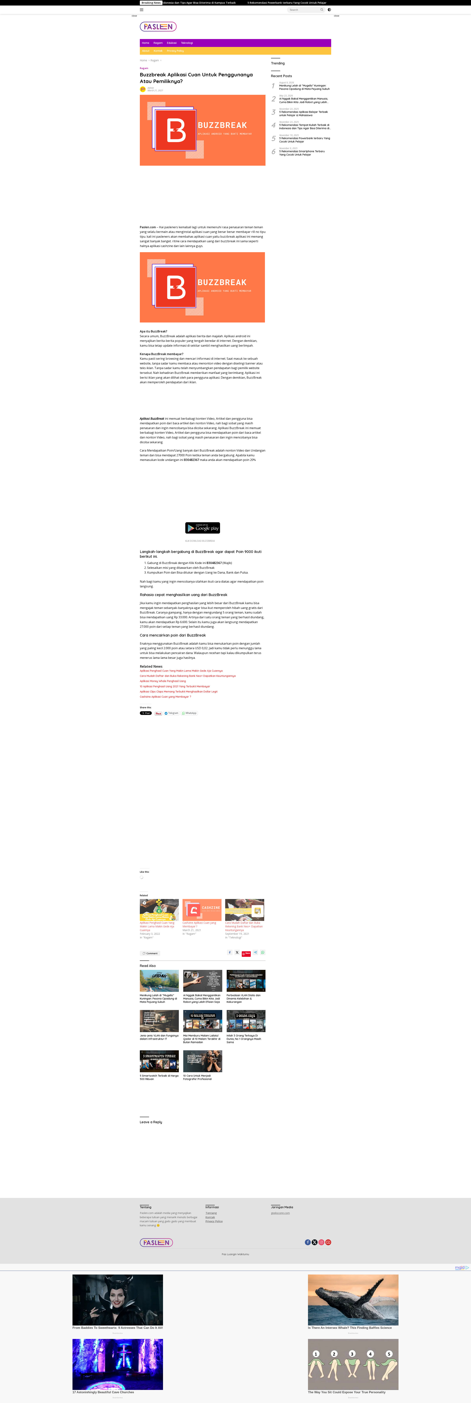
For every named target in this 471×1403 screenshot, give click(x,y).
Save (247, 953)
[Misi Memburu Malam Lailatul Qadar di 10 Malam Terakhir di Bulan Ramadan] (202, 1021)
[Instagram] (321, 1242)
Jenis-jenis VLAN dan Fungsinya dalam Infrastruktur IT (159, 1037)
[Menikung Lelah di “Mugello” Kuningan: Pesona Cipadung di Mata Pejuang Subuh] (159, 981)
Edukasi (172, 43)
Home (145, 43)
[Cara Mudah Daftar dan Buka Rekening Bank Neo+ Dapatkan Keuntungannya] (244, 910)
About (145, 50)
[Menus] (142, 10)
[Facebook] (308, 1242)
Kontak (158, 50)
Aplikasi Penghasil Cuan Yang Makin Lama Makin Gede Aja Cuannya (181, 670)
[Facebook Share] (230, 952)
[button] (322, 10)
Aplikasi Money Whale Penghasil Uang (163, 681)
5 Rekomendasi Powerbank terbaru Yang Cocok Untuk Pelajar (183, 2)
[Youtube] (328, 1242)
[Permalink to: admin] (143, 89)
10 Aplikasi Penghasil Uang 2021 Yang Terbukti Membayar (175, 686)
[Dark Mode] (329, 10)
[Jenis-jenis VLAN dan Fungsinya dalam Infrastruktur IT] (159, 1021)
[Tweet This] (237, 952)
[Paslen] (158, 26)
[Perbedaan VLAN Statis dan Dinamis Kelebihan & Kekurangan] (246, 981)
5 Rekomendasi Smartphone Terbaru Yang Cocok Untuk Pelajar (302, 152)
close (134, 16)
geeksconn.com (280, 1213)
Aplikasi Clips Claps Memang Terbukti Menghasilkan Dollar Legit (178, 691)
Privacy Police (214, 1221)
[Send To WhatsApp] (262, 952)
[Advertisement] (124, 69)
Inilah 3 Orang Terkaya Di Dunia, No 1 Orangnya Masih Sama (244, 1039)
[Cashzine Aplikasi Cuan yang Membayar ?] (202, 910)
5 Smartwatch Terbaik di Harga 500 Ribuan (159, 1077)
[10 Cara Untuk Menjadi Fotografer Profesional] (202, 1061)
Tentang (211, 1213)
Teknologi (187, 43)
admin (151, 87)
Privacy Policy (175, 50)
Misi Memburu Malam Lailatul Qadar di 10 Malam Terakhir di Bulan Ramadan (201, 1039)
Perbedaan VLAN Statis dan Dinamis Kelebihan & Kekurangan (244, 999)
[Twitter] (315, 1242)
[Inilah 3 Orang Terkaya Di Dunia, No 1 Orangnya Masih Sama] (246, 1021)
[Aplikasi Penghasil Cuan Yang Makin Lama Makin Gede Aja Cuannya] (159, 910)
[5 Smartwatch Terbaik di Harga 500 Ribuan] (159, 1061)
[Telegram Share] (255, 952)
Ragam (158, 43)
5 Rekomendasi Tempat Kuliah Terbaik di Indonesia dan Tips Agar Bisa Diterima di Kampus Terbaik (304, 126)
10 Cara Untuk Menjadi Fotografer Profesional (197, 1077)
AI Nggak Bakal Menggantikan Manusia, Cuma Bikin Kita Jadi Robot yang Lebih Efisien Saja (201, 999)
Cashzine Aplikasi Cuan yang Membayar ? (165, 696)
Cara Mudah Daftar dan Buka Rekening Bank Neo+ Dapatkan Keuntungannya (188, 676)
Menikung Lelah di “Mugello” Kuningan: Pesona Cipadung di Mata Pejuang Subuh (158, 999)
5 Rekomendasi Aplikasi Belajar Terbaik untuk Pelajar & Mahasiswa (303, 113)
